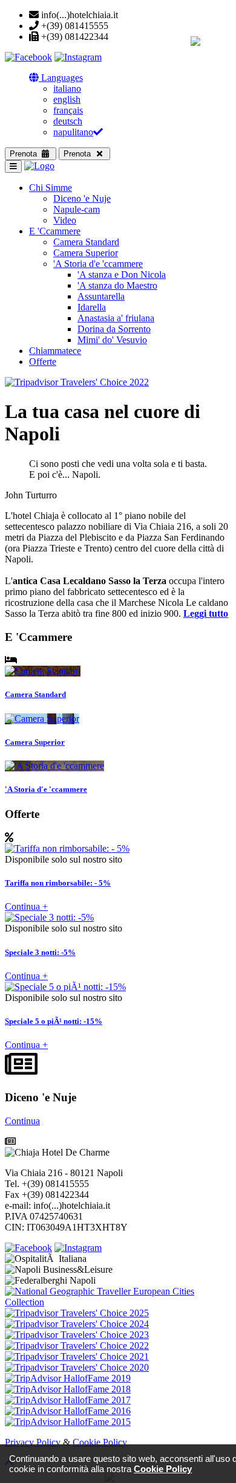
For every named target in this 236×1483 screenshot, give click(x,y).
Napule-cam (76, 209)
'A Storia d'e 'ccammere (98, 264)
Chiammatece (55, 351)
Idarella (91, 307)
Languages (61, 77)
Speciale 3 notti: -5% (40, 952)
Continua (22, 1121)
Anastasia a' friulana (115, 318)
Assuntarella (101, 296)
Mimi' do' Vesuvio (112, 340)
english (66, 99)
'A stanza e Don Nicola (121, 274)
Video (64, 220)
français (68, 110)
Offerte (42, 361)
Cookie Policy (100, 1442)
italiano (67, 88)
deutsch (67, 121)
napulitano (73, 132)
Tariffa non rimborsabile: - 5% (58, 882)
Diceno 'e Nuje (82, 198)
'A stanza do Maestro (117, 285)
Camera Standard (86, 242)
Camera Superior (85, 253)
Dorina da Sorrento (114, 329)
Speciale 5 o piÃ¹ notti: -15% (53, 1021)
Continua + (26, 906)
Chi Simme (50, 187)
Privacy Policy (33, 1442)
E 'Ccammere (54, 231)
